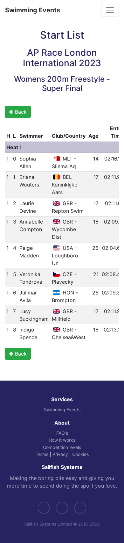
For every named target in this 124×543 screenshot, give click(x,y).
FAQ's (62, 433)
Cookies (80, 454)
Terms (42, 454)
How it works (62, 440)
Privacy (60, 454)
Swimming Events (32, 10)
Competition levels (62, 447)
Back (20, 112)
